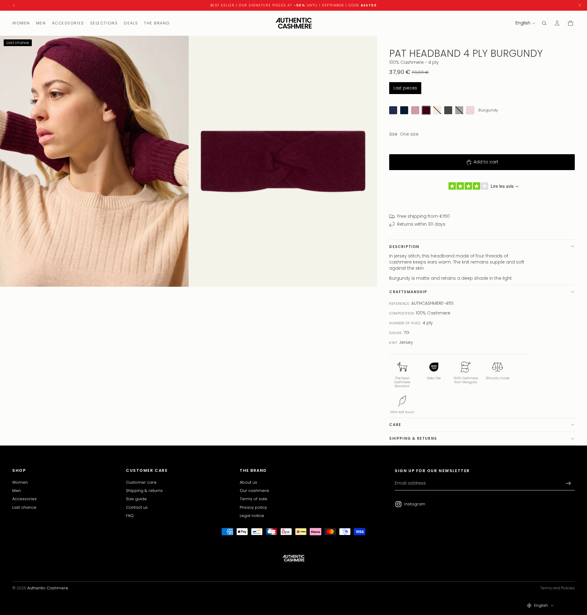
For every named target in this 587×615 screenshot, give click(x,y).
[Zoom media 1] (94, 161)
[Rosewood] (415, 110)
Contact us (137, 507)
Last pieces (405, 88)
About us (248, 482)
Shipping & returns (413, 438)
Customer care (141, 482)
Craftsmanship (408, 291)
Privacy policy (253, 507)
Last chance (24, 507)
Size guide (136, 499)
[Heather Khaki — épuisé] (459, 110)
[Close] (579, 5)
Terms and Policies (557, 588)
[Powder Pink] (470, 110)
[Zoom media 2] (283, 161)
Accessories (24, 499)
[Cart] (570, 23)
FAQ (130, 516)
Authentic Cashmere (47, 588)
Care (395, 424)
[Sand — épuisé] (437, 110)
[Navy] (393, 110)
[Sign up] (568, 483)
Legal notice (252, 516)
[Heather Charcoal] (448, 110)
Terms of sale (253, 499)
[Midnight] (404, 110)
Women (20, 482)
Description (404, 246)
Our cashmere (254, 490)
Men (16, 490)
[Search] (544, 23)
